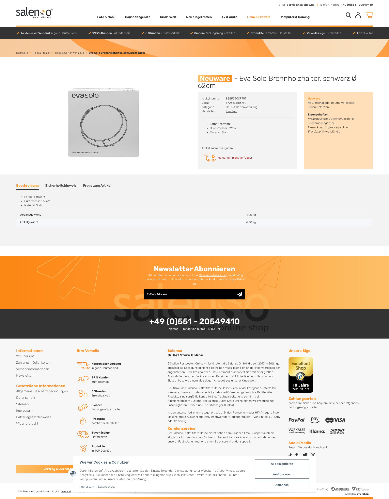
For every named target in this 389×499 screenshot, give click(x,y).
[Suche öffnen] (348, 15)
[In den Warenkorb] (19, 73)
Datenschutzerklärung (213, 275)
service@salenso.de (300, 4)
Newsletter (24, 375)
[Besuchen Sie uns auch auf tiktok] (290, 455)
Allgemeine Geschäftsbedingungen (42, 391)
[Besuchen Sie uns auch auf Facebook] (297, 455)
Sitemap (22, 404)
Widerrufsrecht (27, 423)
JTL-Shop (363, 494)
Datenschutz (106, 486)
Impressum (87, 486)
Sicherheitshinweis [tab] (61, 185)
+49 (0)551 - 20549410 (357, 4)
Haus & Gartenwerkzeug (241, 107)
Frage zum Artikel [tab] (97, 185)
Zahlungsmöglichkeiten (33, 362)
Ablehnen (282, 484)
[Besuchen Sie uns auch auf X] (305, 455)
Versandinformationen (32, 369)
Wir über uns (25, 356)
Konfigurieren (282, 474)
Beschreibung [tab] (27, 185)
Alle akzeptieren (282, 463)
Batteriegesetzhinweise (33, 417)
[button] (358, 15)
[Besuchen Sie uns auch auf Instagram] (313, 455)
